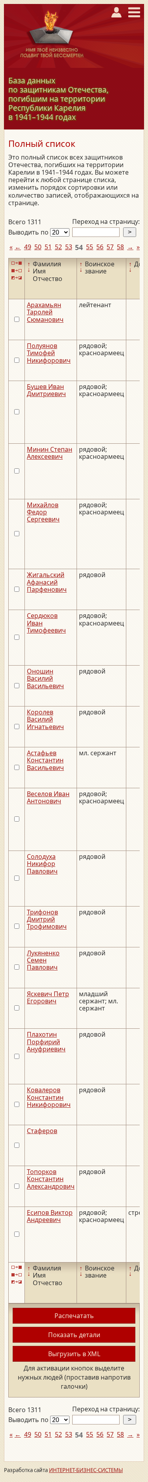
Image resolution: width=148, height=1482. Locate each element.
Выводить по (29, 232)
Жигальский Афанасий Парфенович (47, 582)
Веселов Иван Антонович (48, 797)
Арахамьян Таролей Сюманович (45, 312)
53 (68, 247)
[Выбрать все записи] (16, 263)
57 (110, 247)
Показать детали (74, 1334)
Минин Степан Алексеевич (49, 453)
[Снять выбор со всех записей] (16, 270)
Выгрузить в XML (74, 1353)
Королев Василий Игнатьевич (45, 719)
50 (37, 247)
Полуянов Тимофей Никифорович (49, 353)
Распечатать (74, 1315)
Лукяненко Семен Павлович (43, 960)
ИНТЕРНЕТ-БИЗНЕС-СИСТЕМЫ (86, 1470)
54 (79, 247)
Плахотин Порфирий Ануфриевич (46, 1041)
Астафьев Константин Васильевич (45, 760)
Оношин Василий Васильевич (45, 678)
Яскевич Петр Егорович (48, 997)
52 (58, 247)
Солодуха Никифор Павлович (42, 864)
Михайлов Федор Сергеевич (43, 512)
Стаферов (42, 1130)
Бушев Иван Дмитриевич (46, 390)
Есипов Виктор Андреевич (50, 1216)
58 (120, 247)
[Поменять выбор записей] (16, 278)
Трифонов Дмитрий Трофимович (47, 919)
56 (99, 247)
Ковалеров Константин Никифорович (49, 1097)
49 (27, 247)
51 (48, 247)
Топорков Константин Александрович (51, 1179)
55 (89, 247)
